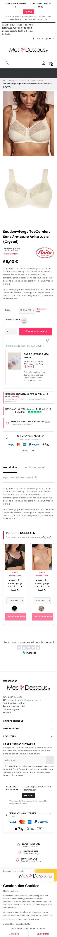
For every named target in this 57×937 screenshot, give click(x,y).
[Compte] (43, 63)
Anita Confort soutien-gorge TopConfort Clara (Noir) (15, 585)
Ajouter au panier (37, 332)
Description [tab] (10, 468)
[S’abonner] (50, 760)
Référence (9, 248)
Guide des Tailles (41, 310)
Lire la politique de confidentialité (16, 924)
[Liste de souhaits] (47, 341)
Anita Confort (10, 254)
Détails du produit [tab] (34, 468)
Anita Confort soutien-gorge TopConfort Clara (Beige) (42, 585)
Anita (15, 573)
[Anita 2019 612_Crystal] (24, 319)
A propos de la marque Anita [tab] (20, 477)
